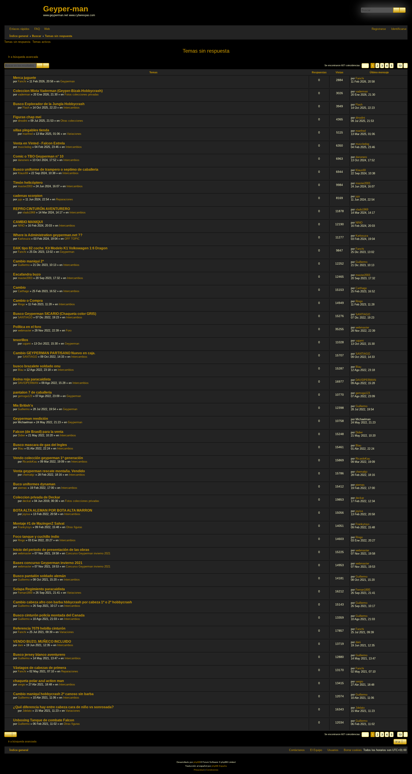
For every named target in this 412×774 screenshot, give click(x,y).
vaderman (24, 94)
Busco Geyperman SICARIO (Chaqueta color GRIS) (54, 314)
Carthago (23, 291)
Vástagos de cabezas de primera (39, 668)
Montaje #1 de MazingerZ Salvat (38, 523)
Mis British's (23, 405)
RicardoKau (30, 461)
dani (20, 645)
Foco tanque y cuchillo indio (36, 536)
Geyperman (67, 81)
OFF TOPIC (72, 238)
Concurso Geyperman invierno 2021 (88, 553)
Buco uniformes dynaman (34, 484)
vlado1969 (29, 212)
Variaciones (74, 133)
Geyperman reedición (30, 418)
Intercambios (72, 107)
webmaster (24, 330)
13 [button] (399, 65)
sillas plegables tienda (31, 130)
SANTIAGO (25, 317)
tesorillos (20, 340)
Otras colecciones (72, 120)
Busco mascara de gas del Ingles (40, 445)
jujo (20, 199)
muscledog (24, 147)
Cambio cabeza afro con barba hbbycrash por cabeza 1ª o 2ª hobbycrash (72, 602)
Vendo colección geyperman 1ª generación (48, 458)
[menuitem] (35, 29)
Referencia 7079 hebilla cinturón (39, 628)
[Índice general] (24, 12)
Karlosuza (24, 238)
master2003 (25, 186)
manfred (28, 133)
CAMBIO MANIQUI (28, 222)
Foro (68, 330)
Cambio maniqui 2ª (28, 261)
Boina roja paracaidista (32, 379)
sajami (27, 343)
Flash (26, 107)
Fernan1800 (25, 592)
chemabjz (29, 474)
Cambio (19, 287)
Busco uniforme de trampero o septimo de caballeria (55, 169)
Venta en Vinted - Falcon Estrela (39, 143)
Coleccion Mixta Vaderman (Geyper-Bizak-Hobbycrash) (58, 91)
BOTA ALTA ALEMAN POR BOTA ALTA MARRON (52, 510)
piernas (22, 487)
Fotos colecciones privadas (82, 94)
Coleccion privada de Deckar (36, 497)
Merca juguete (24, 78)
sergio (21, 684)
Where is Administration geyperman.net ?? (47, 235)
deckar (27, 501)
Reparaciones (64, 199)
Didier (21, 435)
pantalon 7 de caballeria (32, 392)
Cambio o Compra (28, 300)
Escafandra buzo (27, 274)
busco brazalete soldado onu (37, 366)
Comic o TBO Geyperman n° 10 (38, 156)
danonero (23, 160)
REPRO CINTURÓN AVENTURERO (41, 209)
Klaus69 (23, 173)
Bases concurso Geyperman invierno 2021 (47, 563)
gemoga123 (25, 396)
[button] (365, 65)
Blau (20, 369)
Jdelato (27, 710)
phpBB (197, 762)
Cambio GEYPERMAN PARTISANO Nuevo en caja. (54, 353)
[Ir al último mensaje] (366, 78)
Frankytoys (25, 527)
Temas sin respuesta (17, 41)
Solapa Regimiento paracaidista (39, 589)
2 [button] (377, 65)
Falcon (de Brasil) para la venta (38, 432)
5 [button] (391, 65)
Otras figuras (74, 527)
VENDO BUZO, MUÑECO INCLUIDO (42, 641)
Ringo (21, 304)
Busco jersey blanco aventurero (39, 654)
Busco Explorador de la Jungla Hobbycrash (49, 104)
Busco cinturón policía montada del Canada (49, 615)
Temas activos (41, 41)
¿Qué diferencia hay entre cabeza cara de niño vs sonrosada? (63, 707)
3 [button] (382, 65)
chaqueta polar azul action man (38, 681)
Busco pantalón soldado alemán (39, 576)
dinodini (22, 120)
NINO (21, 225)
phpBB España (219, 766)
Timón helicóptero (28, 182)
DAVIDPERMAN (28, 383)
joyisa (26, 514)
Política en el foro (27, 327)
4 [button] (387, 65)
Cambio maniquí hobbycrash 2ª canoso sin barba (53, 694)
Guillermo (24, 265)
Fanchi (22, 81)
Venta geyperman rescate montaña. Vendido (49, 471)
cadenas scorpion (27, 196)
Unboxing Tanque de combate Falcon (43, 720)
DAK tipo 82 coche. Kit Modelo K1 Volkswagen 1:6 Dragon (60, 248)
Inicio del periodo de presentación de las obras (51, 550)
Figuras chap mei (27, 117)
